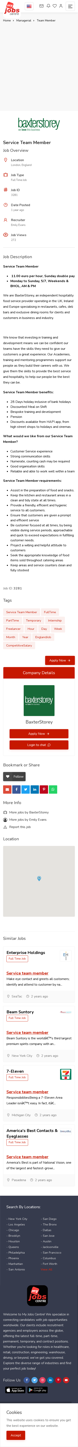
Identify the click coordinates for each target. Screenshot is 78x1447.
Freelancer (13, 629)
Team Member (46, 20)
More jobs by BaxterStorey (28, 812)
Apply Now (58, 660)
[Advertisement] (39, 65)
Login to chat (37, 745)
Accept (16, 1435)
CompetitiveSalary (19, 645)
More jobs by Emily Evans (27, 819)
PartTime (12, 620)
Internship (55, 620)
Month (10, 637)
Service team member (27, 973)
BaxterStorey (39, 722)
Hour (31, 629)
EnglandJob (43, 637)
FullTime (50, 612)
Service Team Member (21, 612)
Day (44, 629)
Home (7, 20)
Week (58, 629)
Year (25, 637)
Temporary (33, 620)
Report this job (19, 827)
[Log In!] (61, 6)
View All (46, 1269)
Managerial (23, 20)
